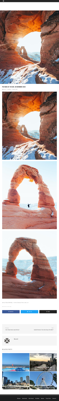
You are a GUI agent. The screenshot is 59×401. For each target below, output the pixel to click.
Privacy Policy (48, 398)
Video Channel (31, 398)
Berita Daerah (24, 398)
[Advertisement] (30, 6)
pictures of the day (7, 306)
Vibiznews (19, 398)
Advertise (42, 398)
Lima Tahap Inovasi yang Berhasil (12, 328)
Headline (9, 89)
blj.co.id (4, 89)
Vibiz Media (37, 398)
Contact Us (54, 398)
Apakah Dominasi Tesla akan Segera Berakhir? (43, 328)
